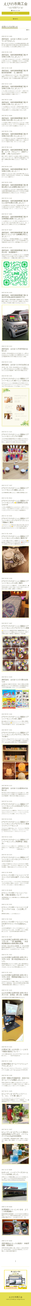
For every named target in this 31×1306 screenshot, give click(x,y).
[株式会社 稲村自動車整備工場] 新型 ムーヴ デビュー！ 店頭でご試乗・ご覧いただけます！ (15, 152)
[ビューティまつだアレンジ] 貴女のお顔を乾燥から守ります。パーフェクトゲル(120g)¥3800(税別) (15, 1134)
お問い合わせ (16, 13)
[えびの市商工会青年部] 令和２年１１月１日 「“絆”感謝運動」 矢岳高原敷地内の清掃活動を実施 (15, 941)
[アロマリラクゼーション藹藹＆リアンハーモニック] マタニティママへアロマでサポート (15, 859)
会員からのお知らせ (10, 27)
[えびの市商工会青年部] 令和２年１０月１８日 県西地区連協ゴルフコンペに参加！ (15, 977)
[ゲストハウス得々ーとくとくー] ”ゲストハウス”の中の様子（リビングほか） (15, 877)
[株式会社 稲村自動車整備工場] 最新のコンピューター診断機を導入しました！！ (15, 234)
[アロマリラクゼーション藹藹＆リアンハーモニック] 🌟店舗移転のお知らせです (15, 502)
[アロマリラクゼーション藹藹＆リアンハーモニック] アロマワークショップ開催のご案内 (15, 520)
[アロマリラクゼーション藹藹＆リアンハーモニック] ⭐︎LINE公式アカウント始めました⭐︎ (15, 806)
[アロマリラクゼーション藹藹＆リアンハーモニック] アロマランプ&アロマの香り (15, 734)
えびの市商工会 (16, 4)
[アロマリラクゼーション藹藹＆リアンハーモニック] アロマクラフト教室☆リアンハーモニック (15, 824)
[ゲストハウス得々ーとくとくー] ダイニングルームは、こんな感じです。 (15, 909)
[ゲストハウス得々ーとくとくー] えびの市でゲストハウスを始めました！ (15, 924)
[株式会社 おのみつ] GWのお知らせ (15, 365)
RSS (28, 29)
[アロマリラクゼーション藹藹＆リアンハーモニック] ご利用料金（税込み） (15, 841)
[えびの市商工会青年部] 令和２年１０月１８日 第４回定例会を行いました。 (15, 959)
